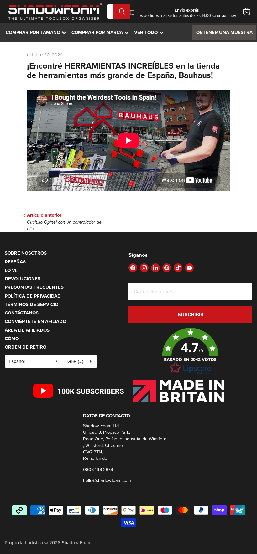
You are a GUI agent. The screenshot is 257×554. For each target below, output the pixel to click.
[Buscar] (121, 11)
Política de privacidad (33, 296)
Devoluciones (22, 278)
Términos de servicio (31, 304)
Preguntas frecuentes (34, 287)
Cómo (12, 338)
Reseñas (15, 261)
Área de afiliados (27, 330)
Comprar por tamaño (37, 32)
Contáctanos (22, 312)
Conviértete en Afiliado (35, 321)
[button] (190, 351)
